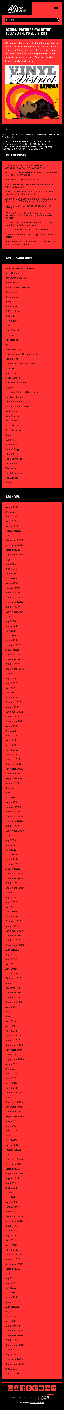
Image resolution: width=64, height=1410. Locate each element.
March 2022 (12, 749)
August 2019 (12, 892)
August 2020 (12, 835)
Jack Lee (10, 368)
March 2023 (12, 697)
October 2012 (12, 1268)
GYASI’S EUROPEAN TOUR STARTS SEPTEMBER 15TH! (30, 207)
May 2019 (10, 906)
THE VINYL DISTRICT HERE (19, 60)
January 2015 (12, 1154)
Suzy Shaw (11, 444)
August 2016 (12, 1064)
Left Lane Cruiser (14, 396)
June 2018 (11, 959)
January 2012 (12, 1302)
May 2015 (10, 1135)
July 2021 (10, 787)
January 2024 (12, 649)
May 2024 (10, 630)
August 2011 (12, 1306)
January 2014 (12, 1211)
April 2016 (11, 1083)
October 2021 (12, 773)
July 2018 (10, 954)
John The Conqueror (16, 382)
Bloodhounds (12, 296)
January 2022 (12, 759)
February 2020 (13, 864)
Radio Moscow (13, 430)
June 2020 (11, 845)
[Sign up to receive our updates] (10, 1388)
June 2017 (11, 1016)
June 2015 (11, 1130)
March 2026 (12, 526)
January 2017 (12, 1040)
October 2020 (12, 826)
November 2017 (14, 992)
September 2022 (14, 721)
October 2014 (12, 1168)
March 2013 (12, 1249)
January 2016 (12, 1097)
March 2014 (12, 1202)
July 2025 (10, 564)
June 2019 (11, 902)
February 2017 (13, 1035)
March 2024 (12, 640)
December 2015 (14, 1102)
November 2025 (14, 545)
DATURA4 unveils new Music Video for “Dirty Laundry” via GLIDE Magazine (28, 223)
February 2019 (13, 921)
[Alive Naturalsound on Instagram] (16, 1388)
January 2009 (12, 1373)
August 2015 (12, 1121)
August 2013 (12, 1230)
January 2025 (12, 592)
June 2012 (11, 1283)
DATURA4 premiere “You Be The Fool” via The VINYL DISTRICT (28, 31)
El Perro (9, 335)
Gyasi (8, 344)
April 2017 (11, 1026)
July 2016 (10, 1068)
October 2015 (12, 1111)
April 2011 (11, 1321)
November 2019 (14, 878)
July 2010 (10, 1354)
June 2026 (11, 516)
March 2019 (12, 916)
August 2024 (12, 616)
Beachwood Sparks (15, 277)
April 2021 (11, 797)
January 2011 (12, 1325)
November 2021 (14, 768)
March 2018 (12, 973)
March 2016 (12, 1087)
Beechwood (11, 282)
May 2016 (10, 1078)
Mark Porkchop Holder (17, 406)
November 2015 (14, 1106)
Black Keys (11, 292)
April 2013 (11, 1245)
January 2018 (12, 983)
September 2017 (14, 1002)
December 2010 (14, 1330)
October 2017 (12, 997)
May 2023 (10, 687)
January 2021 (12, 811)
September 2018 (14, 945)
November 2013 (14, 1221)
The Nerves (11, 468)
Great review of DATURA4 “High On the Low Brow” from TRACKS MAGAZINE (31, 173)
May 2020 (10, 849)
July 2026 (10, 511)
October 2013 (12, 1225)
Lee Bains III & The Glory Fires (21, 392)
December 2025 (14, 540)
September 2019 (14, 887)
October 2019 (12, 883)
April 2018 (11, 968)
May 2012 (10, 1287)
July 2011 (10, 1311)
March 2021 (12, 802)
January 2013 (12, 1259)
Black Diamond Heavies (18, 287)
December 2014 (14, 1159)
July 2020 (10, 840)
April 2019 (11, 911)
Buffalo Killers (12, 311)
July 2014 (10, 1183)
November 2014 (14, 1164)
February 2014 (13, 1206)
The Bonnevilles (13, 463)
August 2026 (12, 507)
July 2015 (10, 1125)
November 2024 (14, 602)
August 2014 (12, 1178)
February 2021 (13, 807)
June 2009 (11, 1368)
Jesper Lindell (12, 377)
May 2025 (10, 573)
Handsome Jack (13, 349)
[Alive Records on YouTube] (41, 1388)
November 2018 (14, 935)
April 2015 (11, 1140)
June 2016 (11, 1073)
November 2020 (14, 821)
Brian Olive (11, 306)
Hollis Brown (12, 358)
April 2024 (11, 635)
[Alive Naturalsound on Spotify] (53, 1388)
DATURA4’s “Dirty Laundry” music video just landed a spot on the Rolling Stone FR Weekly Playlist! (29, 215)
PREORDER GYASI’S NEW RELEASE (23, 179)
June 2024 (11, 626)
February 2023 (13, 702)
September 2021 (14, 778)
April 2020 (11, 854)
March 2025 (12, 583)
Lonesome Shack (14, 401)
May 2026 (10, 521)
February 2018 (13, 978)
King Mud (10, 387)
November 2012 (14, 1264)
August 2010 (12, 1349)
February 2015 (13, 1149)
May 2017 (10, 1021)
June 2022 (11, 735)
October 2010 (12, 1340)
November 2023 (14, 659)
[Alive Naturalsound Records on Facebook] (22, 1388)
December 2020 (14, 816)
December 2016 (14, 1045)
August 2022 (12, 726)
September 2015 (14, 1116)
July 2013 (10, 1235)
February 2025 (13, 587)
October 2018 (12, 940)
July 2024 (10, 621)
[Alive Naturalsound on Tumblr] (29, 1388)
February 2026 (13, 530)
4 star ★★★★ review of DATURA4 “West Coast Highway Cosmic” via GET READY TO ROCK (28, 142)
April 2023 (11, 692)
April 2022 (11, 745)
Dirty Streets (12, 320)
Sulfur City (10, 439)
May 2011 (10, 1316)
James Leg (11, 373)
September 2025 (14, 554)
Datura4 (39, 134)
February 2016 (13, 1092)
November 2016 (14, 1049)
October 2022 (12, 716)
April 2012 (11, 1292)
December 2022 (14, 711)
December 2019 (14, 873)
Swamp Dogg (12, 449)
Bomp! (8, 301)
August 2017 (12, 1006)
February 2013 (13, 1254)
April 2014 (11, 1197)
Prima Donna (12, 425)
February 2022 (13, 754)
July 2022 (10, 730)
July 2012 (10, 1278)
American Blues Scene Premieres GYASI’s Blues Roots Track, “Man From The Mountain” (30, 199)
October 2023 (12, 664)
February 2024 (13, 645)
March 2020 (12, 859)
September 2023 (14, 668)
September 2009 (14, 1364)
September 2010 (14, 1344)
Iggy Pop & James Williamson (20, 363)
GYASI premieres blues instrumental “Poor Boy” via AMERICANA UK (30, 185)
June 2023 (11, 683)
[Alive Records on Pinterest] (35, 1388)
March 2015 (12, 1145)
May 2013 (10, 1240)
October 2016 (12, 1054)
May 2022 (10, 740)
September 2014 (14, 1173)
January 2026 (12, 535)
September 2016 (14, 1059)
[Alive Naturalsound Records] (17, 11)
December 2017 (14, 987)
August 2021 (12, 783)
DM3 (7, 325)
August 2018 (12, 949)
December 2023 (14, 654)
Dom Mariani (12, 330)
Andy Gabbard (12, 273)
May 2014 (10, 1192)
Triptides (9, 482)
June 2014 (11, 1187)
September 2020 (14, 830)
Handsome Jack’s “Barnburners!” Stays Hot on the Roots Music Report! (30, 242)
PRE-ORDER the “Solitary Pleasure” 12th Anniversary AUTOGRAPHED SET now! (27, 166)
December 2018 (14, 930)
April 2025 (11, 578)
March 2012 (12, 1297)
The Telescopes (13, 473)
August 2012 (12, 1273)
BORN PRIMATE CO (37, 1403)
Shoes (8, 435)
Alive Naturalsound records (19, 268)
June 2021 (11, 792)
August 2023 (12, 673)
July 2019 (10, 897)
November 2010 (14, 1335)
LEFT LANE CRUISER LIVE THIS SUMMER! (27, 229)
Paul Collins (11, 420)
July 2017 (10, 1011)
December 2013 (14, 1216)
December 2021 (14, 764)
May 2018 (10, 964)
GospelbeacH (12, 339)
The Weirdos (11, 477)
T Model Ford (12, 454)
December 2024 (14, 597)
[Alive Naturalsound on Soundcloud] (47, 1388)
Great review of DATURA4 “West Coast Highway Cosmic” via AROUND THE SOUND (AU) (27, 147)
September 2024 (14, 611)
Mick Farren (11, 411)
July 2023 (10, 678)
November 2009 (14, 1359)
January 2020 (12, 868)
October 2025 (12, 549)
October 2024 (12, 607)
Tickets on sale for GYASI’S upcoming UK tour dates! (29, 235)
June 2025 (11, 568)
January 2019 (12, 926)
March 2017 (12, 1030)
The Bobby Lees (13, 458)
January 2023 (12, 707)
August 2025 (12, 559)
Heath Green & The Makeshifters (22, 354)
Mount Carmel (12, 416)
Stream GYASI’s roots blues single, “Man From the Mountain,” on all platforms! (31, 192)
